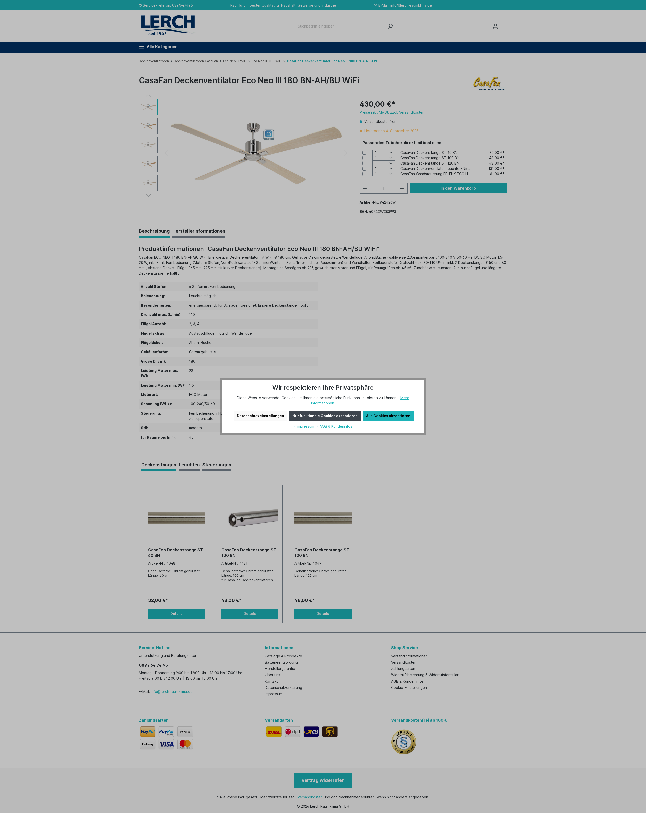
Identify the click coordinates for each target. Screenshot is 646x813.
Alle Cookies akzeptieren (388, 416)
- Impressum (304, 426)
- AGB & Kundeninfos (334, 426)
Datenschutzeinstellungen (260, 416)
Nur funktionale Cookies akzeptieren (325, 416)
